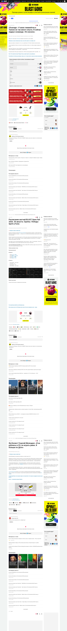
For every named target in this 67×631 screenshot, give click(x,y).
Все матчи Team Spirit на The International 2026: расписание (18, 184)
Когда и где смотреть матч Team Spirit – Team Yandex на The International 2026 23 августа (23, 195)
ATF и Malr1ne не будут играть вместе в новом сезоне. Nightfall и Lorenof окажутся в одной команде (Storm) (51, 498)
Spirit (13, 260)
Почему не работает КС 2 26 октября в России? (16, 433)
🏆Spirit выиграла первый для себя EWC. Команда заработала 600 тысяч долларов (22, 370)
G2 (15, 259)
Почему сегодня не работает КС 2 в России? (16, 422)
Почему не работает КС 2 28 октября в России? (16, 426)
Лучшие (15, 133)
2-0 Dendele (16, 260)
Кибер (9, 22)
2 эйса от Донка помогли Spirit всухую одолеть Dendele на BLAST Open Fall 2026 (50, 230)
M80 (15, 261)
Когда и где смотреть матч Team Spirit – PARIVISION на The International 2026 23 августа (23, 191)
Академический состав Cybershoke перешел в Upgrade (51, 235)
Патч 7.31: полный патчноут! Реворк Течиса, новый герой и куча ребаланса (22, 53)
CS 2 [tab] (9, 18)
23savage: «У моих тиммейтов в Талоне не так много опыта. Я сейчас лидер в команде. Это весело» (27, 22)
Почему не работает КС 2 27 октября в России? (16, 429)
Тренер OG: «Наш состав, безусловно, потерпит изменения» (50, 72)
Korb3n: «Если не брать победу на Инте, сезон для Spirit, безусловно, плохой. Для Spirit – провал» (50, 32)
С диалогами (39, 133)
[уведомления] (60, 1)
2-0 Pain (14, 262)
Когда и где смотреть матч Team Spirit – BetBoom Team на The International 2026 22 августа (23, 202)
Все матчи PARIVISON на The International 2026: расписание (18, 180)
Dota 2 (11, 22)
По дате (10, 133)
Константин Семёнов (16, 329)
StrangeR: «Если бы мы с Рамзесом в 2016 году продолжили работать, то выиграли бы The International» (51, 77)
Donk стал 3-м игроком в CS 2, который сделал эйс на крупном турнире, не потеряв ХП (51, 224)
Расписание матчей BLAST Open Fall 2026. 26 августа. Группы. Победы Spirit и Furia (25, 219)
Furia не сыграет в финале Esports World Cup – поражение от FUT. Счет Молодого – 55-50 (23, 378)
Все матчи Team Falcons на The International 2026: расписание (19, 206)
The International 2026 (12, 476)
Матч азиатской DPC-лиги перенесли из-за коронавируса (18, 169)
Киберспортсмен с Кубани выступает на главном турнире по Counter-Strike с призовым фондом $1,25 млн (25, 415)
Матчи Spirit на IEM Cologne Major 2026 (15, 406)
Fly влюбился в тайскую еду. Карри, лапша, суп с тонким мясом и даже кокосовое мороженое (25, 56)
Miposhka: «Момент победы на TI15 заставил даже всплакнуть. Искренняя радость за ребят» (51, 56)
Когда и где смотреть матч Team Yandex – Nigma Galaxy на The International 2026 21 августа (23, 209)
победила (21, 468)
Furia (12, 262)
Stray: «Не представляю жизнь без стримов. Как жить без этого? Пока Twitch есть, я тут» (51, 27)
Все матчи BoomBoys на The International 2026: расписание (18, 198)
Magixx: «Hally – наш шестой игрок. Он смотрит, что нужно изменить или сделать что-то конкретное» (51, 249)
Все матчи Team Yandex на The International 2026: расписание (19, 187)
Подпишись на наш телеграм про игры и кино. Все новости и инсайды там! (22, 40)
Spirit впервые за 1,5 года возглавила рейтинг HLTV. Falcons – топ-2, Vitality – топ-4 (50, 275)
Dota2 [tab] (12, 18)
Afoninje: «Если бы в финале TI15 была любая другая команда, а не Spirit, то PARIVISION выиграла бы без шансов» (51, 62)
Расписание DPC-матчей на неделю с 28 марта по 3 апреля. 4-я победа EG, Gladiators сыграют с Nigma (25, 162)
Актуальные (20, 133)
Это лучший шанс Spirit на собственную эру (16, 309)
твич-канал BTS (14, 124)
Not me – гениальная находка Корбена (15, 484)
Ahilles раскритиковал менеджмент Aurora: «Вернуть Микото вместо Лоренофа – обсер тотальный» (51, 50)
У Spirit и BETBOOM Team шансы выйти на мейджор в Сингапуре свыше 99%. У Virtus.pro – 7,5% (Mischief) (50, 269)
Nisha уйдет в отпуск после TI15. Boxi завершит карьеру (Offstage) (50, 67)
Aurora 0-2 (13, 259)
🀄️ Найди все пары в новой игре (14, 235)
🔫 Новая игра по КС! (47, 244)
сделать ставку (25, 325)
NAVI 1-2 (13, 261)
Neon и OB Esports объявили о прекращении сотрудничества (19, 166)
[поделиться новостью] (42, 25)
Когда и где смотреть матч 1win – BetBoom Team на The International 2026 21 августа (22, 213)
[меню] (9, 1)
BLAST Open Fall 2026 (22, 237)
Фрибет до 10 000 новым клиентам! (18, 141)
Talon (12, 38)
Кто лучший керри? (49, 116)
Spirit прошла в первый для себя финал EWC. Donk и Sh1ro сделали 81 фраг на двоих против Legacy (25, 374)
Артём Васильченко (16, 123)
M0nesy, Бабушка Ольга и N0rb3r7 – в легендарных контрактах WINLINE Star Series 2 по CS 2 (24, 418)
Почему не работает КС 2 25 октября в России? (16, 437)
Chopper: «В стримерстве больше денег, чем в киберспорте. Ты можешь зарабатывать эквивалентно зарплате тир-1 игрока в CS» (51, 239)
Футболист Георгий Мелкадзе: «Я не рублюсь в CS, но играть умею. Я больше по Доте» (51, 38)
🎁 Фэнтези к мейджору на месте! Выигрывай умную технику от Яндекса (21, 410)
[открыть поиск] (58, 1)
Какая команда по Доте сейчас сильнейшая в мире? (21, 59)
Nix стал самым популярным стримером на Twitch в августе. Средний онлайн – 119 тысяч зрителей (51, 44)
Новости (14, 22)
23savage (18, 38)
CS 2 (11, 219)
